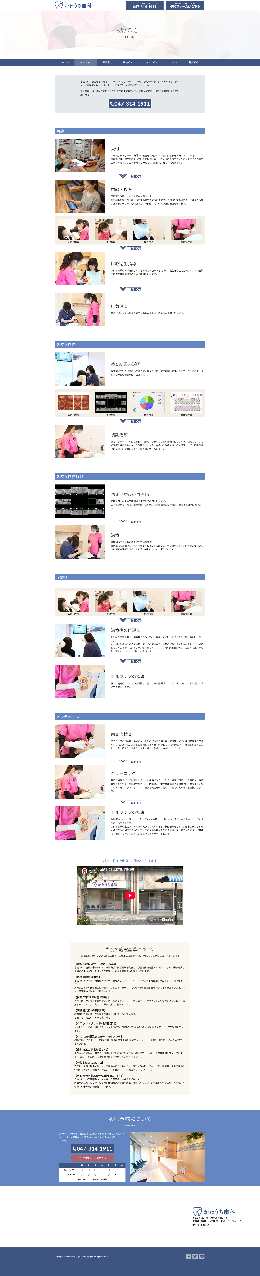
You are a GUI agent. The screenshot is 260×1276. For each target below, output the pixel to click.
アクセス (173, 62)
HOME (65, 62)
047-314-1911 (144, 7)
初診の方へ (85, 62)
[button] (92, 1158)
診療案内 (107, 62)
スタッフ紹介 (150, 62)
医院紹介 (127, 62)
